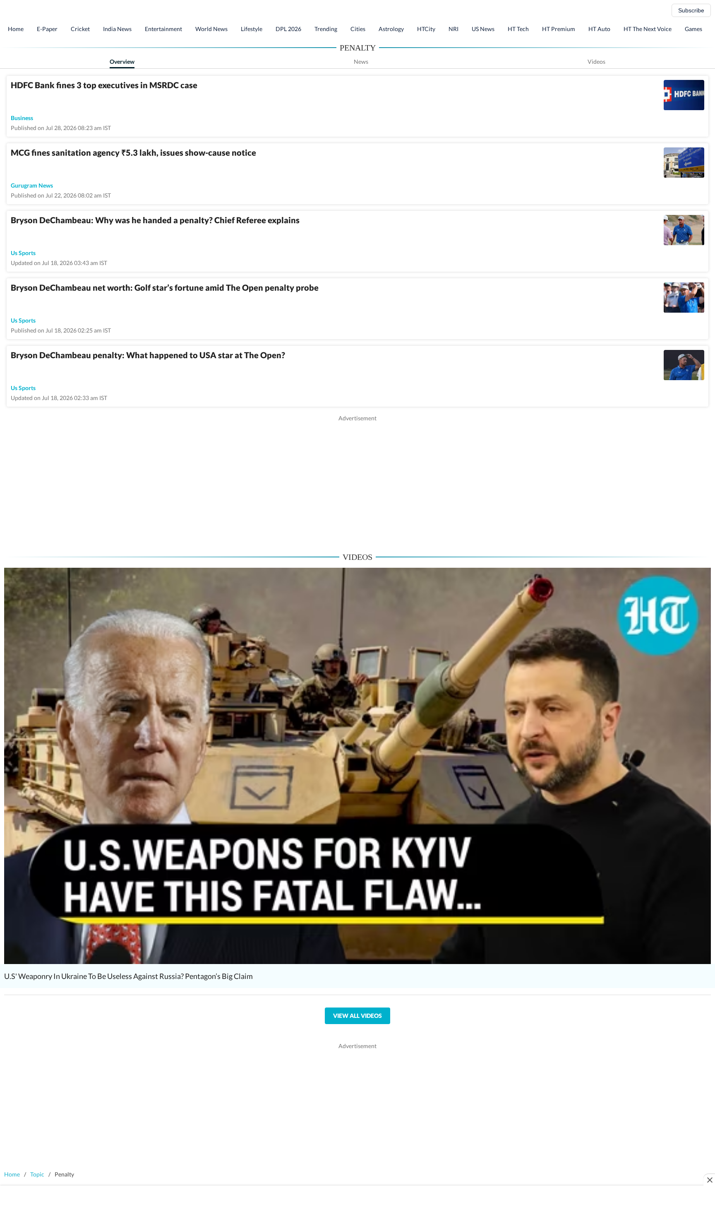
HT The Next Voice (648, 28)
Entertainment (163, 28)
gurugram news (32, 185)
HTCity (426, 28)
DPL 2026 (288, 28)
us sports (23, 252)
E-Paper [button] (47, 28)
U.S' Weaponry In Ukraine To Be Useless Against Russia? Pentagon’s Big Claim (128, 976)
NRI (453, 28)
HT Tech (518, 28)
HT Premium (558, 28)
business (22, 117)
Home (16, 28)
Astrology (391, 28)
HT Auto (599, 28)
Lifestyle (251, 28)
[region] (357, 480)
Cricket (80, 28)
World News (211, 28)
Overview (122, 61)
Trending (325, 28)
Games (693, 28)
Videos (596, 61)
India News (117, 28)
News (361, 61)
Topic (37, 1174)
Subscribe (691, 10)
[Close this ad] (709, 1180)
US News (483, 28)
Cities (357, 28)
